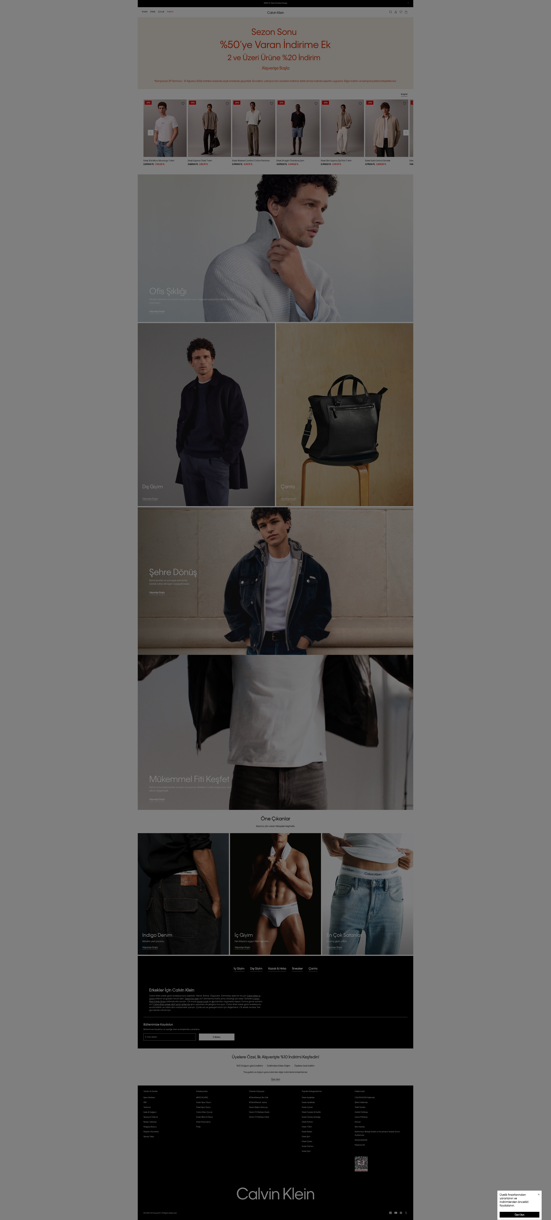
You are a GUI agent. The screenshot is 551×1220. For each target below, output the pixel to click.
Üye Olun (519, 1214)
